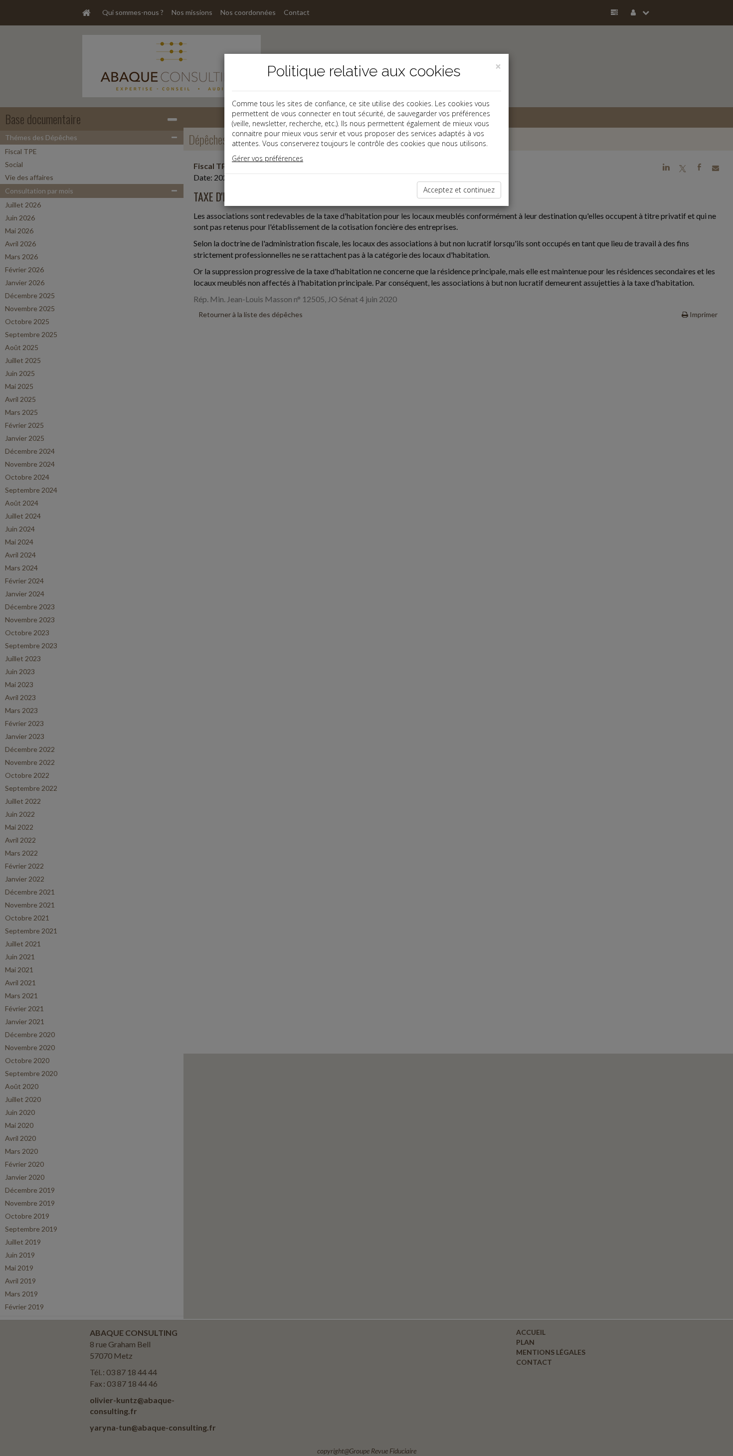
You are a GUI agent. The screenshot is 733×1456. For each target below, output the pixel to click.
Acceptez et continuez (459, 189)
